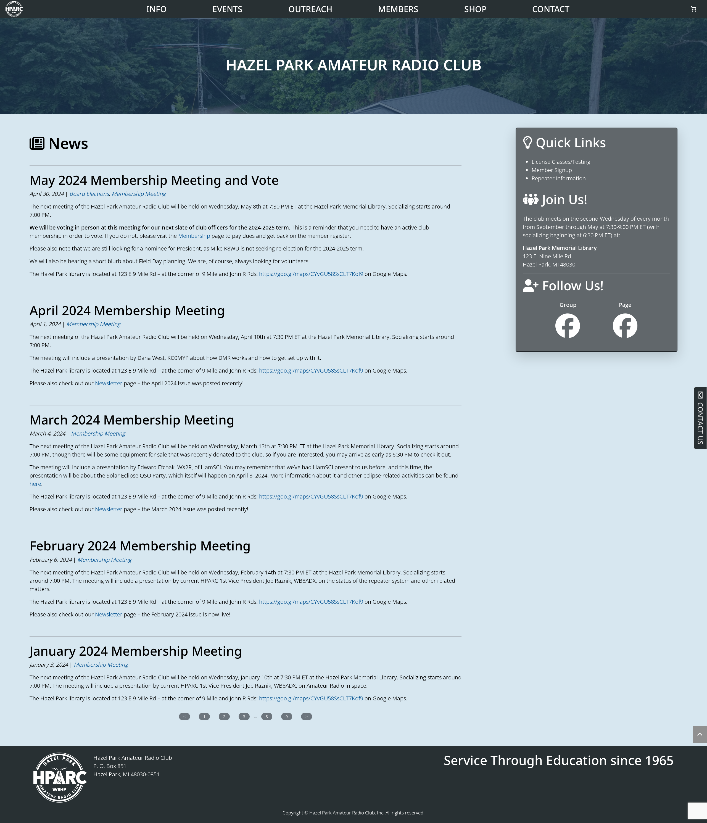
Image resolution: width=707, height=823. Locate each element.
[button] (700, 734)
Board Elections (89, 193)
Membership (194, 235)
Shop (475, 9)
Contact (550, 9)
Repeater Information (559, 178)
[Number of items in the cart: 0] (693, 9)
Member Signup (552, 170)
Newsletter (108, 383)
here (35, 483)
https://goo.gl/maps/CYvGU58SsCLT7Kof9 (311, 274)
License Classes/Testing (561, 161)
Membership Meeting (139, 193)
